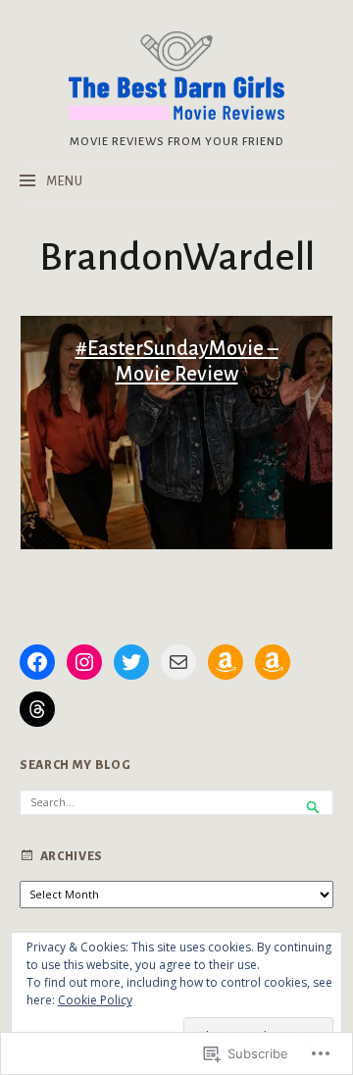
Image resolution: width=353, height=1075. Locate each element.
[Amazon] (225, 662)
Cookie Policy (95, 1000)
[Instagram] (84, 662)
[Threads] (37, 709)
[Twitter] (131, 662)
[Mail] (178, 662)
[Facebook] (37, 662)
